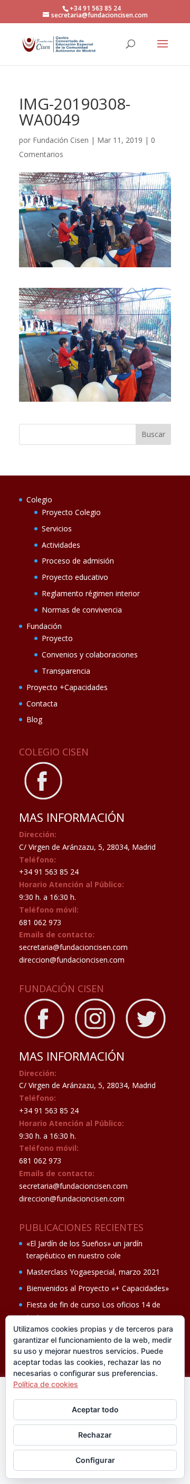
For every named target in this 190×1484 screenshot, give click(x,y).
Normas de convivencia (82, 610)
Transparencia (66, 671)
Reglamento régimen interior (91, 593)
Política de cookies (45, 1384)
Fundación (44, 626)
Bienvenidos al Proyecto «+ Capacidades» (97, 1288)
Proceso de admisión (78, 561)
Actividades (61, 545)
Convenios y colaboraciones (90, 654)
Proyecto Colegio (71, 512)
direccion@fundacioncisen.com (72, 960)
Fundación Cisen (61, 140)
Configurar (95, 1460)
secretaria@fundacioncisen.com (73, 947)
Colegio (39, 499)
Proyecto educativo (75, 577)
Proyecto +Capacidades (67, 687)
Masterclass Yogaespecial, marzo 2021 (93, 1272)
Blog (34, 719)
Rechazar (95, 1434)
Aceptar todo (95, 1409)
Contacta (42, 704)
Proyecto (57, 638)
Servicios (57, 528)
